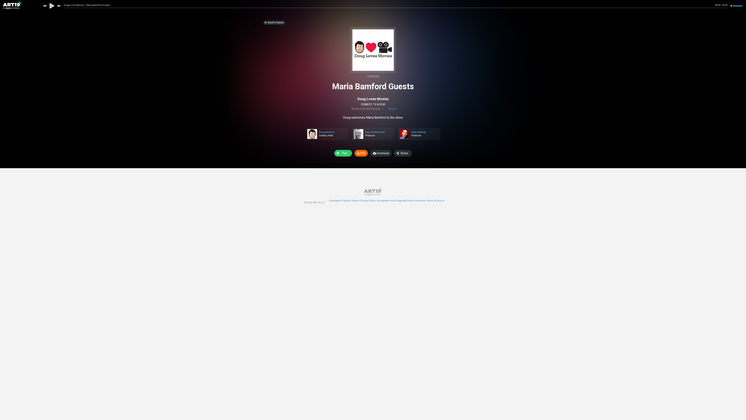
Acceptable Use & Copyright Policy (395, 200)
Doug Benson (326, 132)
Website (392, 109)
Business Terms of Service (429, 200)
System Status (351, 200)
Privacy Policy (368, 200)
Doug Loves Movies (373, 99)
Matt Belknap (418, 132)
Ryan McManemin (375, 132)
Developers (335, 200)
